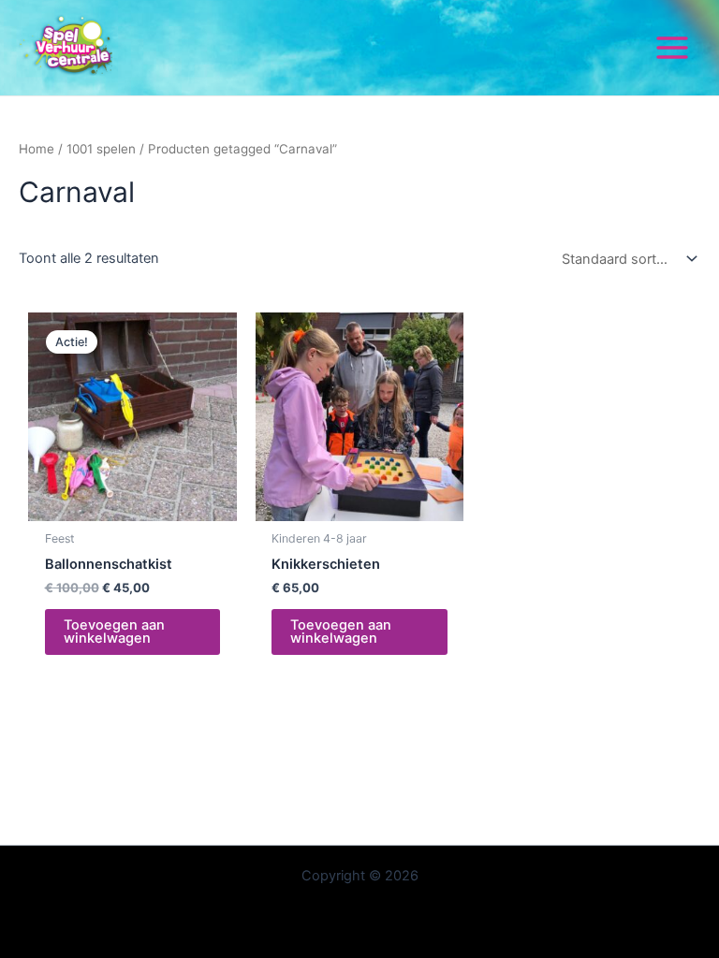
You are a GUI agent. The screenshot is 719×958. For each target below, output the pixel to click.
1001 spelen (101, 148)
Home (36, 148)
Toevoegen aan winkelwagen (114, 632)
